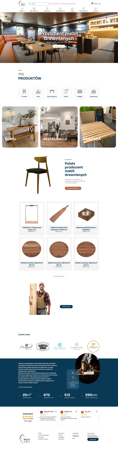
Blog (74, 438)
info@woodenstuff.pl (70, 4)
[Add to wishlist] (41, 211)
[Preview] (41, 214)
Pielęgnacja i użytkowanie (76, 436)
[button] (99, 417)
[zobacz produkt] (41, 208)
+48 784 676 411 (55, 4)
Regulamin (40, 437)
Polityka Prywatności (43, 435)
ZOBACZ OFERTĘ (59, 46)
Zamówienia (61, 437)
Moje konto (61, 439)
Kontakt (60, 435)
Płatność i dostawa (43, 439)
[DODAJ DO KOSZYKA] (41, 205)
